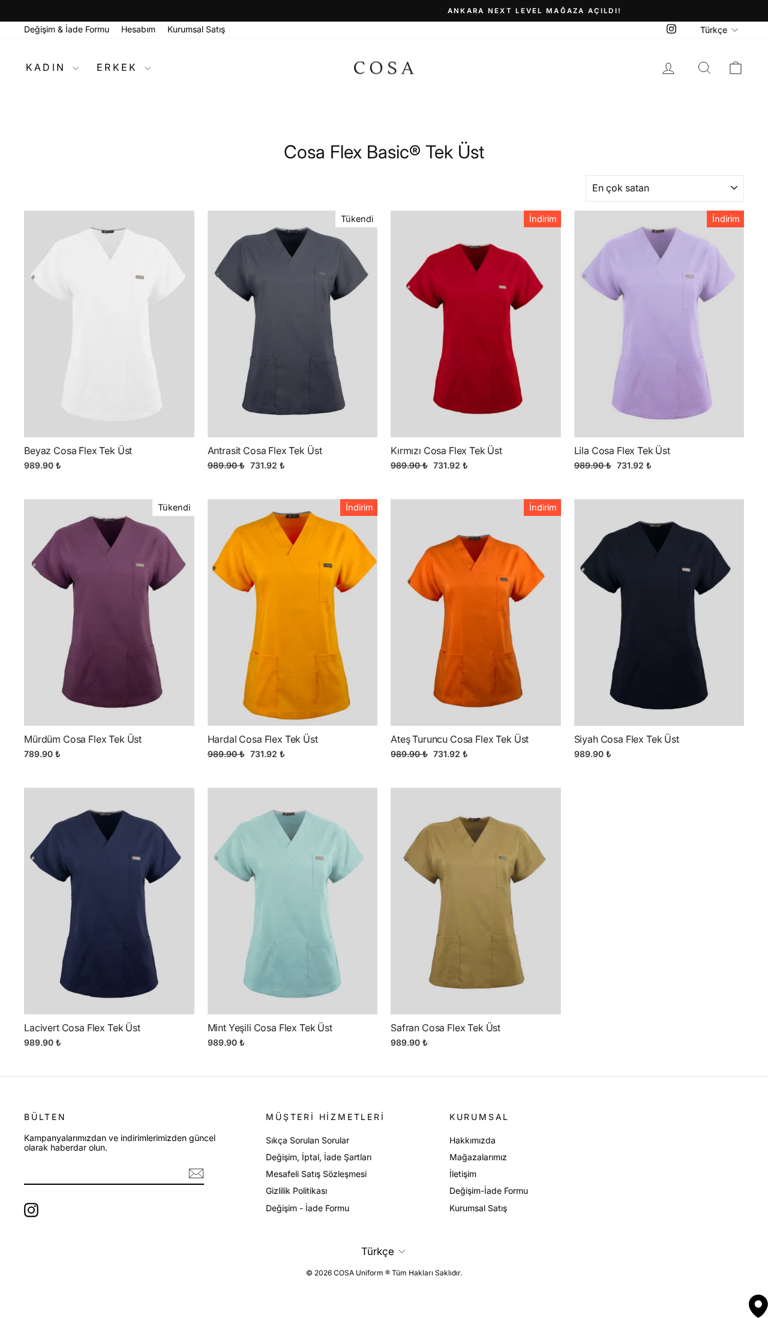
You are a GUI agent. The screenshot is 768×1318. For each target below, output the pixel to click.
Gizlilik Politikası (296, 1190)
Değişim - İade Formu (307, 1208)
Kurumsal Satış (196, 29)
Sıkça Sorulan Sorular (307, 1140)
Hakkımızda (472, 1140)
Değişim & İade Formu (66, 29)
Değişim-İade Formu (488, 1190)
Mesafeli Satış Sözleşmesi (316, 1174)
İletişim (462, 1174)
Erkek (119, 67)
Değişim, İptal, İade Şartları (318, 1157)
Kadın (48, 67)
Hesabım (138, 29)
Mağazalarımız (478, 1157)
